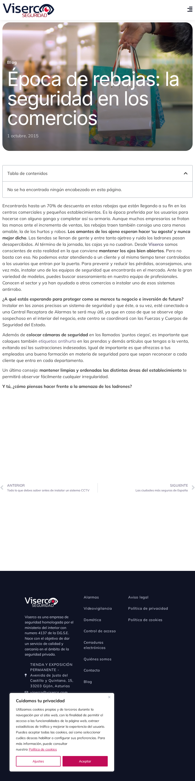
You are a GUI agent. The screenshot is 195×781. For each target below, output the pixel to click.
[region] (62, 732)
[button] (186, 173)
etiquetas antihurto (57, 341)
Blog (12, 62)
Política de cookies (43, 749)
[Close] (109, 697)
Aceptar (85, 761)
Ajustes (38, 761)
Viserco (156, 244)
